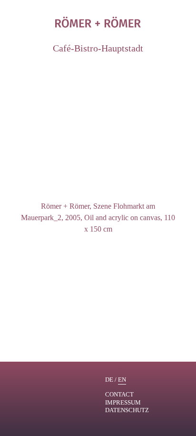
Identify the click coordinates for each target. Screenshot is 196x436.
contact (119, 394)
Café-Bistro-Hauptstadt (98, 48)
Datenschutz (127, 410)
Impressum (123, 402)
